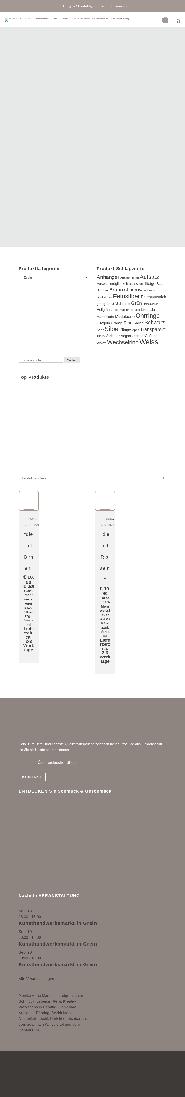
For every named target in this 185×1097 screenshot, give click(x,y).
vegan (126, 336)
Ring (128, 322)
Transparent (153, 329)
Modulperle (125, 316)
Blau (159, 284)
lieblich (135, 310)
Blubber (102, 290)
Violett (101, 343)
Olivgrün (103, 323)
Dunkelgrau (104, 297)
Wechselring (123, 342)
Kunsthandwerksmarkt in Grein (58, 923)
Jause (115, 310)
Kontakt (32, 777)
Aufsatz (149, 277)
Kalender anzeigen (35, 973)
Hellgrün (103, 310)
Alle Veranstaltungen (36, 979)
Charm (130, 290)
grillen (126, 304)
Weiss (148, 342)
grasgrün (103, 304)
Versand (28, 622)
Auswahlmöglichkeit (112, 284)
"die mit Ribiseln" (105, 557)
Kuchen (124, 310)
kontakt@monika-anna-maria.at (104, 6)
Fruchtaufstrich (153, 297)
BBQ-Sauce (136, 284)
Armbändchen (129, 278)
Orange (117, 323)
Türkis (101, 336)
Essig (32, 519)
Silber (112, 328)
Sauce (138, 323)
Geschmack (32, 525)
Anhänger (108, 277)
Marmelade (105, 317)
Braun (116, 289)
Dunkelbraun (146, 290)
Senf (100, 330)
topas (135, 330)
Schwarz (155, 322)
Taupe (126, 330)
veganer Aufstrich (145, 336)
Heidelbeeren (150, 303)
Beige (150, 283)
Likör (145, 309)
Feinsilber (126, 296)
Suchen (72, 360)
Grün (136, 303)
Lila (152, 310)
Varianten (113, 336)
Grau (116, 303)
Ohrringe (148, 315)
